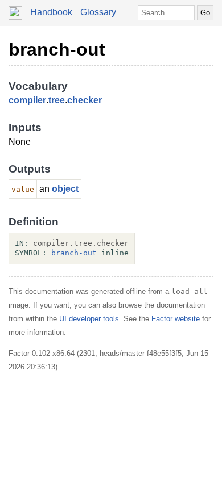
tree (56, 100)
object (65, 189)
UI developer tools (89, 318)
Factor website (175, 318)
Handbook (51, 12)
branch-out (57, 49)
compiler (27, 100)
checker (84, 100)
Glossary (98, 12)
